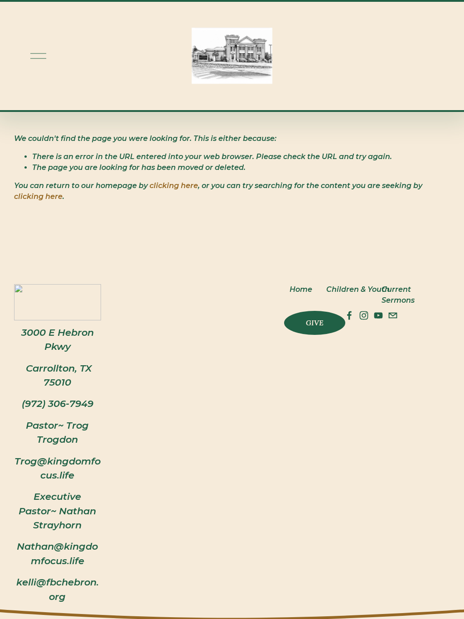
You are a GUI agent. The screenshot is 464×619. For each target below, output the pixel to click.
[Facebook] (349, 315)
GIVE (315, 322)
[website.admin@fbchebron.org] (392, 315)
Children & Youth (358, 289)
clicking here (174, 185)
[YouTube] (378, 315)
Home (301, 289)
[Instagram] (363, 315)
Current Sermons (398, 295)
